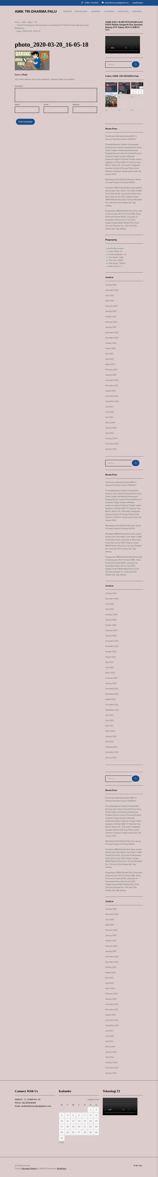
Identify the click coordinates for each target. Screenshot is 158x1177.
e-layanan (109, 11)
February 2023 (111, 370)
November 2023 (111, 338)
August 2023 (110, 348)
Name (18, 104)
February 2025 (111, 306)
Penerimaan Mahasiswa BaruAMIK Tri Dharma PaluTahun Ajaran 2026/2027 (121, 137)
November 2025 (111, 290)
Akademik (95, 11)
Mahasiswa (123, 11)
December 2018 (111, 444)
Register (140, 3)
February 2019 (111, 438)
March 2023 (110, 364)
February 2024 (111, 322)
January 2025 (110, 311)
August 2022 (110, 391)
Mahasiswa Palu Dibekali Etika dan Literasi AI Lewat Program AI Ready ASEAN (123, 181)
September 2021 (112, 401)
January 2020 (110, 428)
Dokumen (136, 11)
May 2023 (109, 354)
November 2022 (111, 386)
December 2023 (111, 333)
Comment (19, 86)
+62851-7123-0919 (91, 3)
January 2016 (110, 449)
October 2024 (110, 317)
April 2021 (109, 417)
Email (46, 104)
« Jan (61, 1142)
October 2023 (110, 343)
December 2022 (111, 380)
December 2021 (111, 396)
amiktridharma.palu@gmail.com (117, 3)
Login (134, 3)
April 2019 (109, 433)
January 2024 (110, 327)
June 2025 (109, 296)
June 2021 (109, 412)
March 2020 (110, 423)
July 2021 (109, 407)
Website (76, 104)
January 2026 (110, 285)
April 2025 (109, 301)
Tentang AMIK (80, 11)
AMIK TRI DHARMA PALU (36, 11)
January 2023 (110, 375)
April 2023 (109, 359)
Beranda (68, 11)
